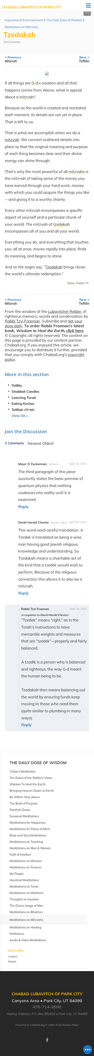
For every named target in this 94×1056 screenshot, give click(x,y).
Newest (35, 443)
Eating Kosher (23, 403)
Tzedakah (54, 267)
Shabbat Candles (25, 391)
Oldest (48, 443)
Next (84, 59)
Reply (23, 506)
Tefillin (17, 385)
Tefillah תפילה (23, 410)
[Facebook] (47, 1039)
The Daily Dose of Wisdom (64, 20)
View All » (20, 416)
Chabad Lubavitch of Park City (31, 7)
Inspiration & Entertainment (24, 20)
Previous (13, 59)
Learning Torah (24, 398)
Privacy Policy (71, 1025)
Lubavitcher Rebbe (64, 311)
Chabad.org (37, 1025)
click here (74, 330)
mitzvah (12, 139)
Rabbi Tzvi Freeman (22, 321)
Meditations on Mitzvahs (21, 27)
